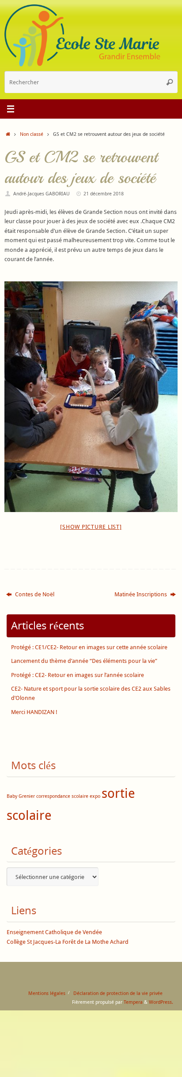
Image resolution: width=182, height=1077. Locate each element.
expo (95, 796)
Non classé (31, 134)
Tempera (133, 1001)
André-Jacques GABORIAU (41, 193)
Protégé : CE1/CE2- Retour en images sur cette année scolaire (89, 647)
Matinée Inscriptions (141, 594)
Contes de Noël (34, 594)
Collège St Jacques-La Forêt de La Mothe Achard (68, 942)
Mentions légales (46, 993)
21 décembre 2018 (103, 193)
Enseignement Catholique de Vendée (54, 932)
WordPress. (161, 1001)
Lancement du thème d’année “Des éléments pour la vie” (84, 661)
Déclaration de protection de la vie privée (118, 993)
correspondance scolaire (62, 796)
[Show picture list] (90, 527)
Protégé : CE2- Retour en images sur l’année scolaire (77, 675)
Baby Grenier (21, 796)
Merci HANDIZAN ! (34, 712)
